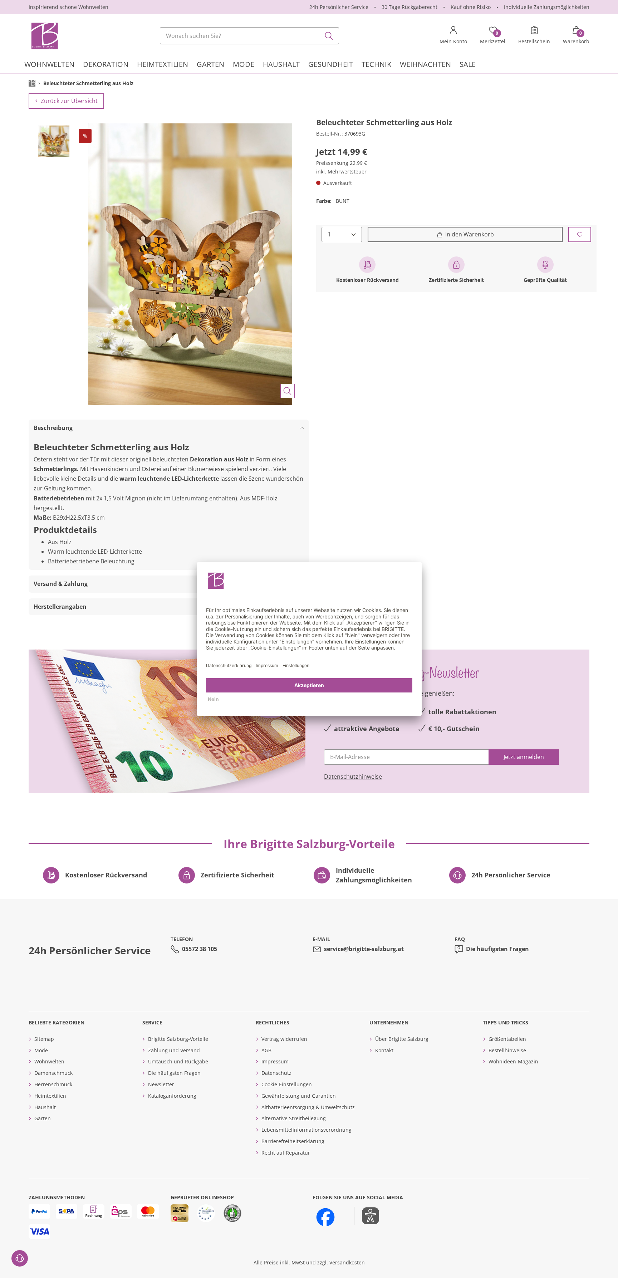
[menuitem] (49, 65)
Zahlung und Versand (174, 1050)
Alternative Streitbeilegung (293, 1118)
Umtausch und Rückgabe (178, 1061)
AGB (266, 1050)
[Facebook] (325, 1217)
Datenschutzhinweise (353, 776)
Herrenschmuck (53, 1084)
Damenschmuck (53, 1072)
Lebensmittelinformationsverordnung (306, 1129)
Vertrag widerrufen (284, 1038)
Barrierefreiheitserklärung (292, 1141)
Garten (42, 1118)
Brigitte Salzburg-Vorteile (178, 1038)
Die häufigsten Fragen (497, 949)
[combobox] (249, 35)
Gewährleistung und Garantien (298, 1095)
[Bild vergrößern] (287, 391)
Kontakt (384, 1050)
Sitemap (44, 1038)
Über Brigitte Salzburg (401, 1038)
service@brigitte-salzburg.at (364, 949)
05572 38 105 (199, 949)
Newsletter (161, 1084)
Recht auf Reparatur (285, 1152)
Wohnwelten (49, 1061)
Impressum (275, 1061)
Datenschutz (276, 1072)
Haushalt (45, 1107)
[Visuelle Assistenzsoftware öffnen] (366, 1216)
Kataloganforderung (172, 1095)
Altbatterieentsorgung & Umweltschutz (308, 1107)
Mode (41, 1050)
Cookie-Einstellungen (286, 1084)
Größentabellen (507, 1038)
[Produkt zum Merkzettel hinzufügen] (579, 234)
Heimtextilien (50, 1095)
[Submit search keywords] (329, 35)
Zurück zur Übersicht (69, 101)
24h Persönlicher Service (338, 7)
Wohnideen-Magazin (513, 1061)
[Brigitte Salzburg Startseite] (44, 36)
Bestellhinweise (507, 1050)
